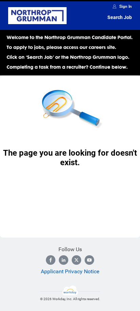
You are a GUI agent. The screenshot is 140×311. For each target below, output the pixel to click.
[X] (76, 260)
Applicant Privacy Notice (70, 271)
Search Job (119, 17)
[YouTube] (89, 260)
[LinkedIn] (63, 260)
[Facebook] (50, 260)
